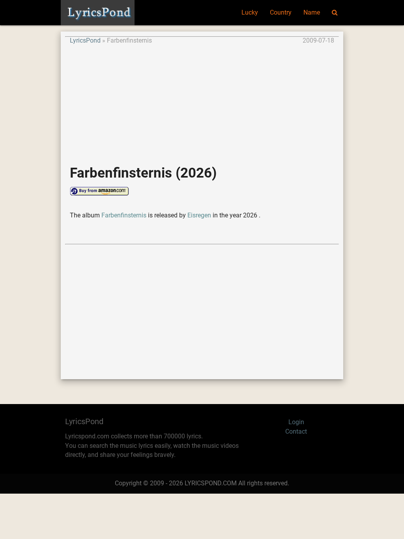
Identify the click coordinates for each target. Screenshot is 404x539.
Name (311, 12)
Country (281, 12)
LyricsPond (85, 40)
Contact (296, 431)
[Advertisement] (202, 101)
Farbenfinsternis (123, 215)
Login (296, 422)
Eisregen (199, 215)
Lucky (249, 12)
